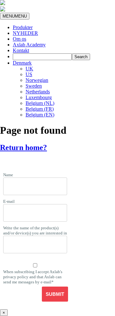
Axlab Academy (29, 44)
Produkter (23, 27)
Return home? (23, 147)
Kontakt (21, 50)
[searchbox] (42, 56)
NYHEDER (25, 33)
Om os (19, 39)
